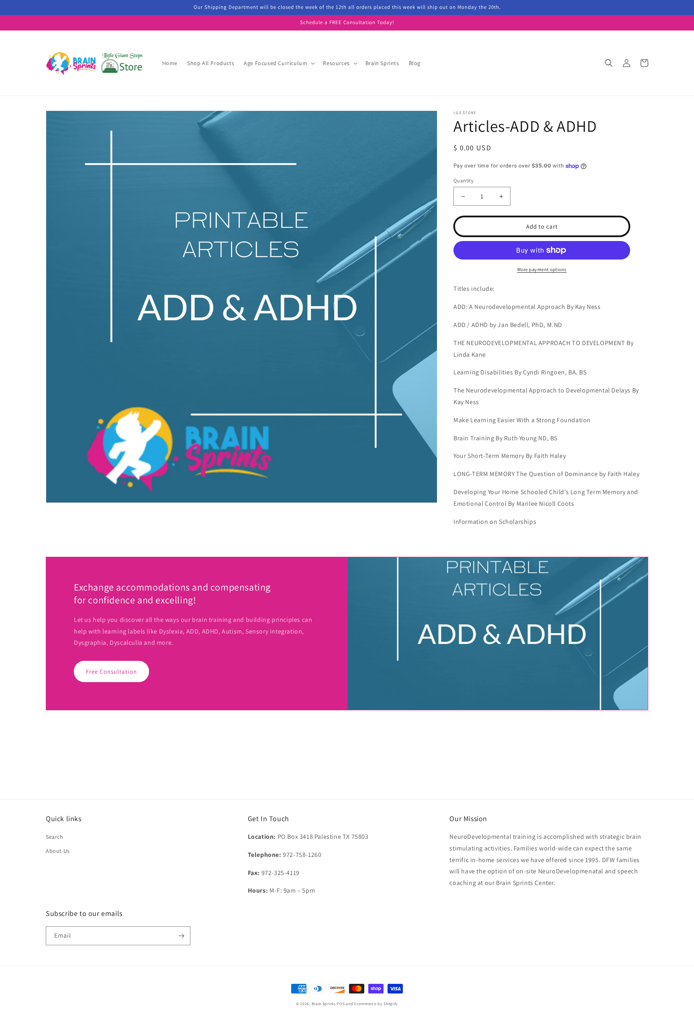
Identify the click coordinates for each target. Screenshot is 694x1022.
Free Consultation (111, 671)
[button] (278, 63)
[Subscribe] (181, 935)
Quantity (463, 180)
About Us (58, 850)
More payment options (542, 269)
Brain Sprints (324, 1003)
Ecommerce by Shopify (376, 1003)
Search (54, 836)
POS (341, 1003)
